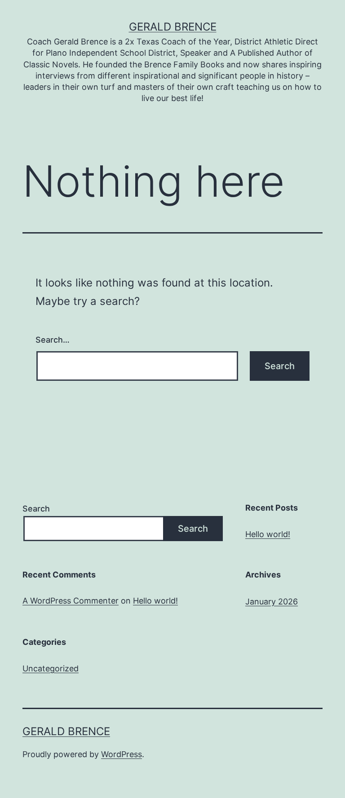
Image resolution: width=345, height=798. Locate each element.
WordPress (121, 754)
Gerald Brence (173, 26)
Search (36, 508)
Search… (52, 339)
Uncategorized (50, 668)
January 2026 (271, 601)
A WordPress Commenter (70, 600)
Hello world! (267, 534)
